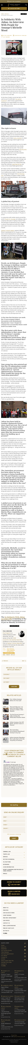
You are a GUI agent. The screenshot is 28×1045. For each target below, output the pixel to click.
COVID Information (8, 867)
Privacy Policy (14, 1035)
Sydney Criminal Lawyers (7, 230)
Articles (6, 14)
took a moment (17, 138)
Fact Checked (6, 37)
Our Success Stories (8, 912)
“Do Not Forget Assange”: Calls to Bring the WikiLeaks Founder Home (17, 716)
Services (5, 856)
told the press (23, 149)
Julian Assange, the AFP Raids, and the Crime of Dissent (17, 724)
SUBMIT (14, 838)
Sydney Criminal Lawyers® (14, 643)
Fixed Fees (5, 910)
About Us (5, 907)
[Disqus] (14, 777)
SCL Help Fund (7, 862)
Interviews (6, 864)
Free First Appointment (9, 917)
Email (4, 654)
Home (2, 14)
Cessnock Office (21, 1020)
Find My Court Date (8, 928)
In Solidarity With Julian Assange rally (13, 618)
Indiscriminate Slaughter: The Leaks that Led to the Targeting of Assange (17, 739)
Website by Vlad (14, 1042)
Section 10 (6, 930)
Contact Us (6, 923)
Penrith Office (20, 996)
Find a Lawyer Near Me (9, 925)
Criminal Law (7, 851)
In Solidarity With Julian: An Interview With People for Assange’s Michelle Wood (12, 25)
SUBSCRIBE (14, 686)
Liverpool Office (7, 985)
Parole (5, 873)
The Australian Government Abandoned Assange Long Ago (17, 731)
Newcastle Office (7, 996)
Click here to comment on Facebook (13, 753)
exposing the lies (16, 164)
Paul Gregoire (8, 35)
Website (8, 654)
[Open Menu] (2, 5)
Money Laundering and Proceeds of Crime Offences (13, 870)
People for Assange (10, 219)
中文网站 (5, 933)
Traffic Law (6, 854)
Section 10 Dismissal (9, 859)
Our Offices (6, 920)
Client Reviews (7, 915)
